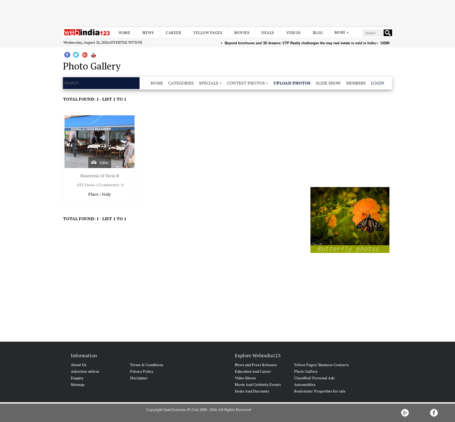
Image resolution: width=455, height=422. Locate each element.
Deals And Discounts (252, 391)
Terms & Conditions (146, 364)
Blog (318, 32)
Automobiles (304, 384)
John (104, 162)
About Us (78, 364)
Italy (106, 194)
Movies (241, 32)
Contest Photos (246, 83)
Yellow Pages (207, 32)
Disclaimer (139, 377)
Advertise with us (125, 42)
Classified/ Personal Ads (314, 377)
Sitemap (78, 384)
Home (124, 32)
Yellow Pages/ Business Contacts (321, 364)
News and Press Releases (256, 364)
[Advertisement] (227, 12)
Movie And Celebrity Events (258, 384)
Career (173, 32)
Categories (181, 83)
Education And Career (253, 371)
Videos (293, 32)
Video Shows (245, 377)
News (148, 32)
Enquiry (77, 377)
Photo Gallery (306, 371)
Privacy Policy (141, 371)
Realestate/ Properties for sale (319, 391)
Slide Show (328, 83)
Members (356, 83)
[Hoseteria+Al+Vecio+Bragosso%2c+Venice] (99, 142)
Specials (208, 83)
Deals (267, 32)
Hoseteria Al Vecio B (99, 176)
